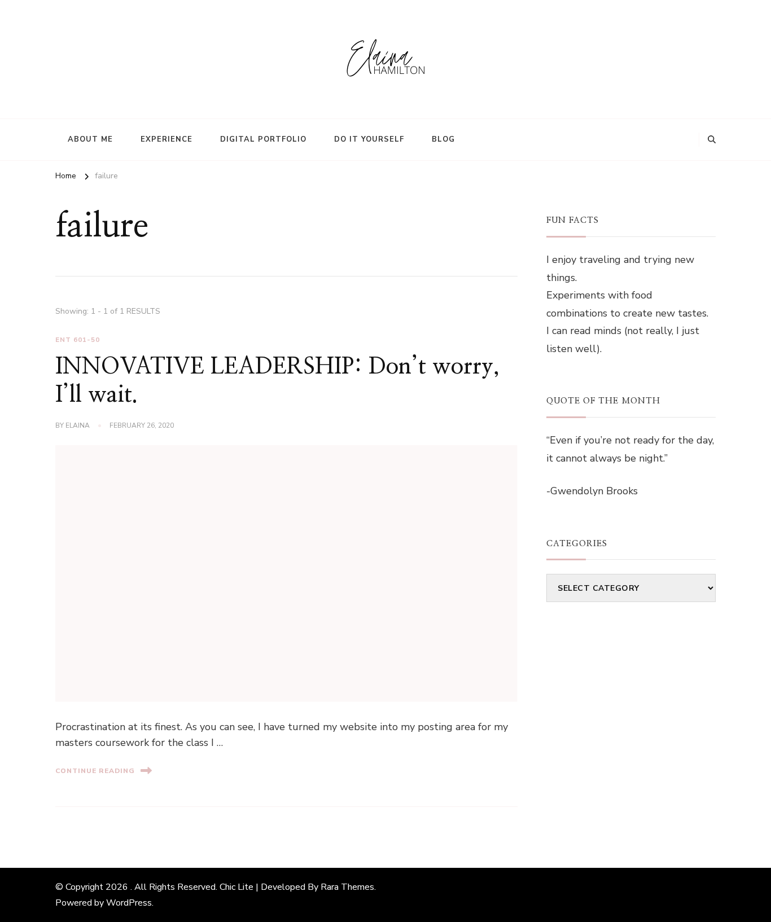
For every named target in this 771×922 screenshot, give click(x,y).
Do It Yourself (369, 139)
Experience (166, 139)
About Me (90, 139)
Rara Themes (347, 887)
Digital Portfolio (263, 139)
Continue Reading (95, 770)
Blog (443, 139)
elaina (77, 425)
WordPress (129, 903)
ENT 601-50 (77, 339)
